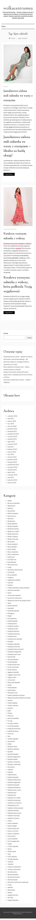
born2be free (12, 559)
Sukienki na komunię (14, 800)
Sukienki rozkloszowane (15, 808)
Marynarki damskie (14, 682)
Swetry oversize (13, 831)
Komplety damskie (14, 644)
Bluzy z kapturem (13, 554)
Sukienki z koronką (14, 815)
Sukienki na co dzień (14, 798)
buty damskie (12, 562)
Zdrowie (10, 897)
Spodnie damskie (13, 754)
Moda (6, 86)
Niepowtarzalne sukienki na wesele (19, 698)
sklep (10, 127)
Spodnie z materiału (14, 764)
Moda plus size (12, 693)
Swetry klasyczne (13, 828)
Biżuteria (11, 518)
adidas (10, 501)
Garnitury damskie (14, 590)
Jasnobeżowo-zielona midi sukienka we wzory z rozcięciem (18, 95)
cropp (9, 567)
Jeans (9, 603)
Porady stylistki (13, 723)
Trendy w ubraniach (14, 869)
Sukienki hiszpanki (13, 785)
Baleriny (10, 508)
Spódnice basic (12, 746)
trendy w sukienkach (14, 867)
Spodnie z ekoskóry (14, 762)
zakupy (10, 892)
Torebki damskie (13, 859)
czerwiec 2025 (12, 444)
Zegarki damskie (13, 900)
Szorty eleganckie (13, 841)
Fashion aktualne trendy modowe (18, 588)
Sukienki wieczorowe (14, 813)
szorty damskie (12, 839)
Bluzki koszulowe (13, 529)
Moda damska (12, 687)
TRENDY (11, 864)
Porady (10, 721)
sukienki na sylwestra (15, 803)
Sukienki (10, 772)
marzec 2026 (12, 421)
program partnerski (14, 728)
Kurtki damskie (12, 662)
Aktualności (11, 506)
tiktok (9, 849)
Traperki (10, 862)
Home (9, 593)
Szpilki (10, 844)
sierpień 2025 (12, 439)
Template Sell (17, 913)
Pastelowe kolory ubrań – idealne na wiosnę (18, 357)
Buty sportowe (12, 564)
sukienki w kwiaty (13, 810)
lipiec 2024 (11, 472)
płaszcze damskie (13, 718)
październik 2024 (13, 464)
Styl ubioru (11, 767)
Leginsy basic (12, 677)
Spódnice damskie (13, 749)
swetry (10, 821)
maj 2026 (11, 418)
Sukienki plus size (13, 805)
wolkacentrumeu (18, 8)
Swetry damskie (13, 823)
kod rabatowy (12, 618)
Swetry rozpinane (13, 833)
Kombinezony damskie (15, 639)
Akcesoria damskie (14, 503)
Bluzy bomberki (13, 544)
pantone (10, 708)
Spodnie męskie (13, 759)
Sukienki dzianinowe (14, 780)
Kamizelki (11, 608)
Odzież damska (12, 703)
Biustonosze (12, 516)
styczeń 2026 (12, 426)
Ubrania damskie (13, 874)
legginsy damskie (13, 672)
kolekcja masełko (13, 626)
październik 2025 (13, 434)
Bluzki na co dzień (13, 531)
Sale (9, 736)
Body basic (11, 557)
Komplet (10, 641)
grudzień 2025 (12, 429)
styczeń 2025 (12, 457)
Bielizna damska (13, 513)
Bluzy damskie (12, 547)
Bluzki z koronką (13, 539)
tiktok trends (12, 851)
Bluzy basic (11, 541)
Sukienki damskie (10, 229)
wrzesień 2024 (12, 467)
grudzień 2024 (12, 459)
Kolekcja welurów (13, 631)
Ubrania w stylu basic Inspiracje (18, 882)
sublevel (10, 769)
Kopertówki (11, 657)
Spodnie (10, 751)
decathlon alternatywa (15, 570)
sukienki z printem (13, 818)
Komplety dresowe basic (16, 649)
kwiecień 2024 (12, 480)
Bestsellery (11, 511)
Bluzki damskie (12, 524)
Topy (9, 854)
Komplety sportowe (14, 654)
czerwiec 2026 (12, 416)
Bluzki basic (11, 521)
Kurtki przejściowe (14, 664)
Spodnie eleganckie (14, 757)
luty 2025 (11, 454)
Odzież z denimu (13, 705)
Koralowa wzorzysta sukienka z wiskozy (17, 243)
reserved (10, 734)
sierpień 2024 (12, 470)
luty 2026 (11, 423)
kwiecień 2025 (12, 449)
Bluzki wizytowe (13, 534)
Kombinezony (12, 636)
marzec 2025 (12, 452)
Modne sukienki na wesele (16, 695)
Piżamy (10, 713)
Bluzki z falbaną (13, 536)
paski (9, 711)
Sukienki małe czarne (14, 790)
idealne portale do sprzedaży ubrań (19, 600)
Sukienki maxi (12, 792)
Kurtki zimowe (12, 670)
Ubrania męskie (13, 880)
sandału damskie (13, 739)
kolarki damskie (13, 621)
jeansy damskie (12, 605)
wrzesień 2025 (12, 436)
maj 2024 (11, 477)
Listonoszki (11, 680)
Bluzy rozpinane (13, 552)
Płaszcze (10, 716)
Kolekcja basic (12, 623)
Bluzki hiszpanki (13, 526)
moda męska (12, 690)
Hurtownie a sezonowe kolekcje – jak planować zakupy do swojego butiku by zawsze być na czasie (16, 361)
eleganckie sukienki (14, 580)
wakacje (10, 887)
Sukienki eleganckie (14, 782)
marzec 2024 (12, 482)
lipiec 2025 (11, 441)
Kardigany (11, 613)
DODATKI (11, 572)
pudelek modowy (13, 731)
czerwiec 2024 (12, 475)
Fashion (10, 585)
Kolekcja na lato (13, 629)
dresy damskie (12, 575)
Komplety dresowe (14, 646)
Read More (9, 174)
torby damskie (12, 856)
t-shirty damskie (13, 846)
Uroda (10, 885)
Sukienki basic (12, 774)
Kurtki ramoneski (13, 667)
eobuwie (10, 582)
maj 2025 (11, 447)
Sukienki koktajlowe (14, 787)
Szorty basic (12, 836)
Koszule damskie (13, 659)
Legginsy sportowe (14, 675)
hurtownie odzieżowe (15, 598)
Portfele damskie (13, 726)
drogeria (10, 577)
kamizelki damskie (13, 611)
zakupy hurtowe (13, 895)
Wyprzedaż (11, 890)
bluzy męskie (12, 549)
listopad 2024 (12, 462)
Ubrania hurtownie (14, 877)
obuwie (10, 700)
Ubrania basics (12, 872)
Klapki (10, 616)
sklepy (10, 744)
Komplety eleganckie (14, 652)
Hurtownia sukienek (14, 595)
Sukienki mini (12, 795)
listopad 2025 (12, 431)
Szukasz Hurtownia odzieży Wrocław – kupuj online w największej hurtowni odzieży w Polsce (18, 374)
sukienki (18, 248)
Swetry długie (12, 826)
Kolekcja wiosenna (14, 634)
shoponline (11, 741)
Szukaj (6, 333)
